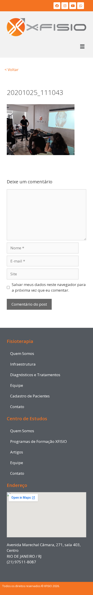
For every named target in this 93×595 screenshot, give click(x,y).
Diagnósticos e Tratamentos (35, 374)
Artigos (16, 452)
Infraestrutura (23, 364)
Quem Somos (22, 353)
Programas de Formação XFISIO (38, 441)
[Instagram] (64, 5)
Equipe (16, 385)
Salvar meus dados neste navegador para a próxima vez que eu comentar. (49, 287)
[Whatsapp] (80, 5)
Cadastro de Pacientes (30, 396)
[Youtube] (72, 5)
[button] (82, 46)
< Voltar (12, 69)
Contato (17, 406)
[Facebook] (56, 5)
